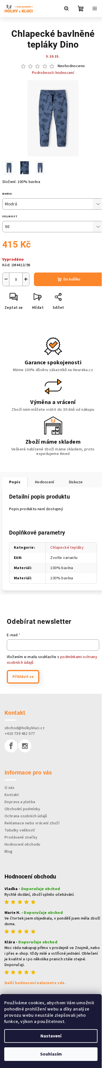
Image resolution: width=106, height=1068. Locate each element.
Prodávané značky (21, 837)
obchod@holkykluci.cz (25, 728)
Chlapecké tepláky (67, 547)
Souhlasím (51, 1054)
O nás (9, 788)
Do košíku (71, 279)
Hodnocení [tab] (44, 482)
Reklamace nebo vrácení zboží (32, 823)
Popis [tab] (14, 482)
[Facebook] (11, 745)
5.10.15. (53, 56)
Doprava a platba (20, 802)
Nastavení (50, 1036)
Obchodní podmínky (22, 809)
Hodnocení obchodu (22, 844)
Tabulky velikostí (20, 830)
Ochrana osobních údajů (26, 816)
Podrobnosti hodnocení (53, 73)
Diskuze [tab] (76, 482)
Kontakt (12, 795)
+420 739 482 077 (20, 734)
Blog (9, 851)
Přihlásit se (23, 677)
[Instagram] (24, 745)
